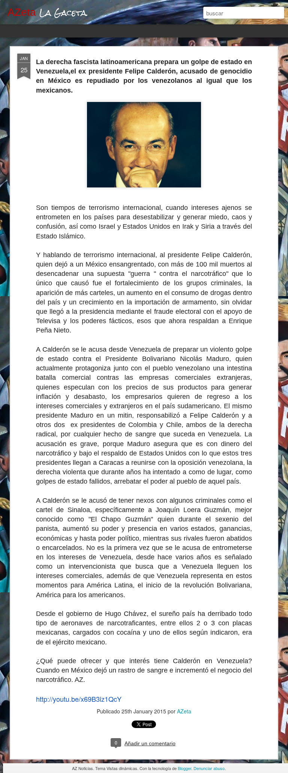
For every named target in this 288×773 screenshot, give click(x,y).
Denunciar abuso (209, 768)
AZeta (184, 711)
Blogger (184, 768)
